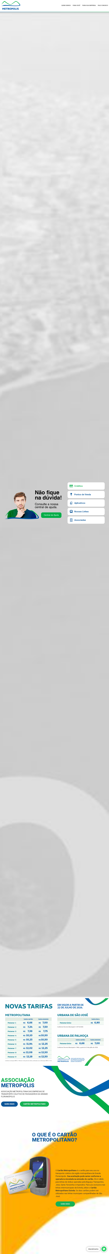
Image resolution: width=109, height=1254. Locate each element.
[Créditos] (71, 486)
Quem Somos (66, 5)
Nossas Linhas (81, 511)
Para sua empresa (89, 5)
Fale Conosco (103, 5)
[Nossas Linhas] (71, 511)
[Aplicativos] (71, 503)
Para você (76, 5)
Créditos (78, 486)
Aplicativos (79, 503)
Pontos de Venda (82, 494)
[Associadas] (71, 520)
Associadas (80, 520)
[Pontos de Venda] (71, 494)
